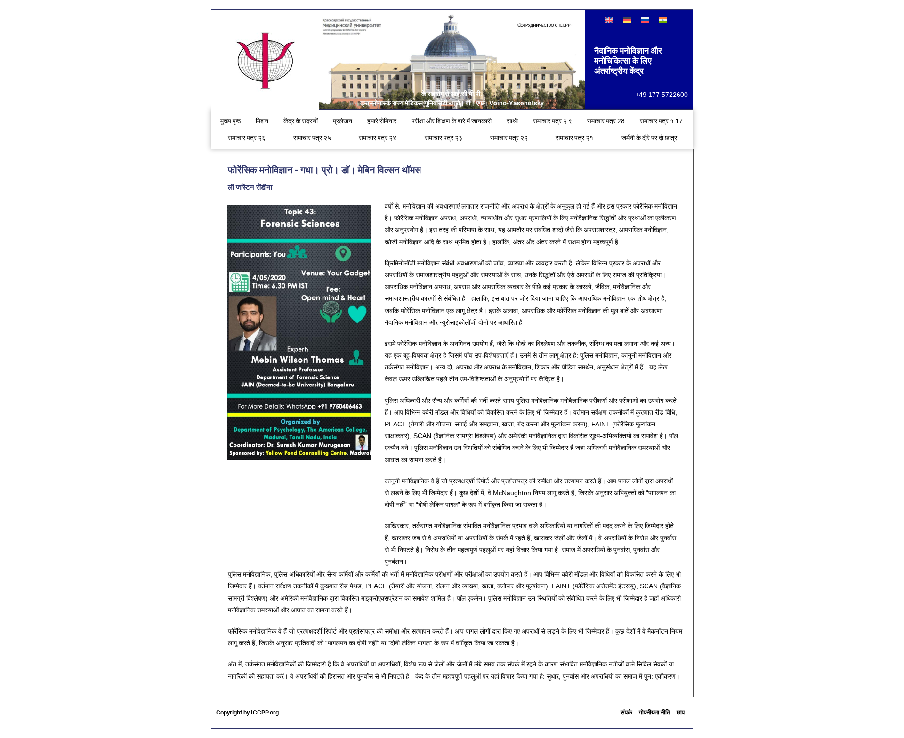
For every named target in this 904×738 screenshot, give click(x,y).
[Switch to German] (627, 20)
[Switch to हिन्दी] (663, 20)
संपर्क (626, 712)
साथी (512, 121)
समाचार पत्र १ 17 (661, 121)
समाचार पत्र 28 (606, 121)
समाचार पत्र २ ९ (552, 121)
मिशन (262, 121)
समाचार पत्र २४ (377, 138)
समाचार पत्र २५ (312, 138)
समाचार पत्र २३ (443, 138)
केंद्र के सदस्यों (300, 121)
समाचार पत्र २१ (574, 138)
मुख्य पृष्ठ (230, 121)
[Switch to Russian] (645, 20)
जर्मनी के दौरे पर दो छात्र (649, 138)
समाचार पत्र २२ (509, 138)
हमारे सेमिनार (381, 121)
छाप (681, 712)
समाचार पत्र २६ (247, 138)
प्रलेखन (342, 121)
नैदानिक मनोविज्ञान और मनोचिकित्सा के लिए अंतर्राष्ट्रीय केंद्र (628, 61)
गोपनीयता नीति (654, 712)
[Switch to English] (609, 20)
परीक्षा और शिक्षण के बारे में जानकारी (452, 121)
